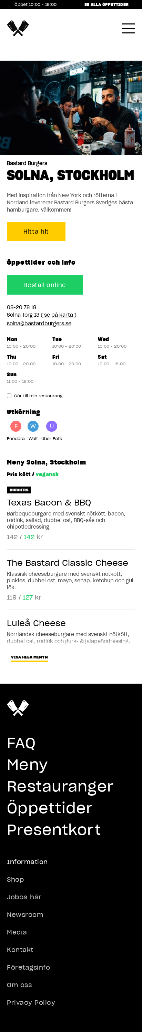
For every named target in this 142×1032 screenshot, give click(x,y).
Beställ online (44, 285)
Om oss (19, 985)
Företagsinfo (28, 967)
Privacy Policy (31, 1003)
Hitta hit (36, 231)
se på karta (58, 315)
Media (17, 932)
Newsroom (25, 915)
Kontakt (20, 950)
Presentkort (54, 829)
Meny (27, 764)
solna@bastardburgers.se (39, 323)
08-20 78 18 (21, 307)
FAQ (21, 743)
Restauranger (60, 786)
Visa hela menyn (29, 657)
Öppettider (50, 808)
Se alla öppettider (106, 4)
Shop (15, 879)
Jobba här (24, 897)
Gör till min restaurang (38, 395)
